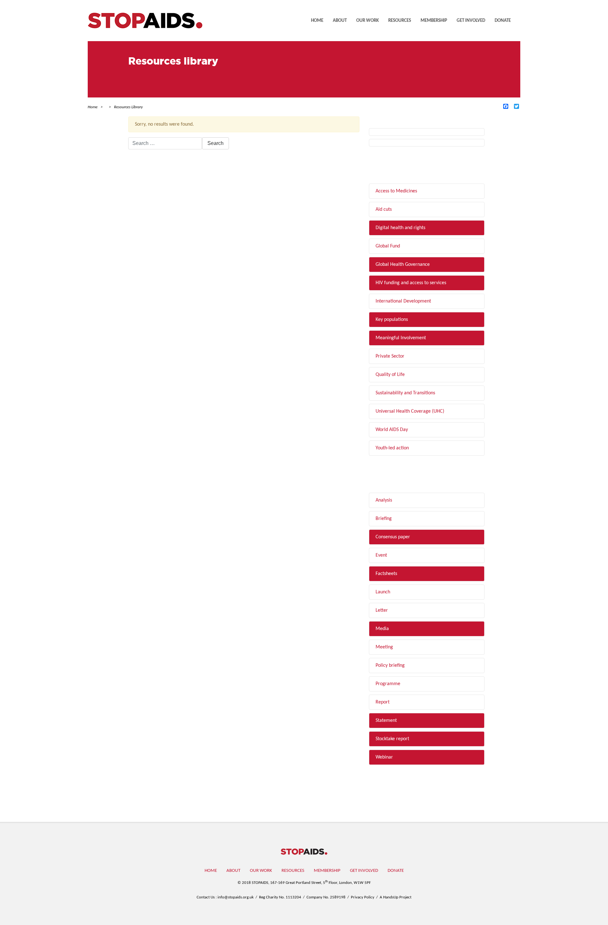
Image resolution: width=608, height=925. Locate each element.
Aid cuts (384, 209)
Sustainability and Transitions (405, 393)
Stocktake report (392, 738)
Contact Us (206, 897)
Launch (383, 592)
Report (383, 702)
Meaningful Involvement (401, 338)
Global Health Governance (403, 264)
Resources (399, 20)
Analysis (384, 500)
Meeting (384, 647)
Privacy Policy (362, 897)
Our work (367, 20)
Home (317, 20)
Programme (388, 683)
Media (382, 628)
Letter (382, 610)
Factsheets (386, 573)
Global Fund (388, 246)
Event (381, 555)
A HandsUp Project (395, 897)
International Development (403, 301)
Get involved (471, 20)
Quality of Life (390, 374)
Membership (434, 20)
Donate (503, 20)
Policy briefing (390, 665)
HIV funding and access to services (411, 282)
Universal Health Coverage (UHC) (410, 411)
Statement (386, 720)
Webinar (384, 757)
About (340, 20)
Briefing (384, 518)
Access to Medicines (396, 191)
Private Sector (390, 356)
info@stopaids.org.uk (236, 897)
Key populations (392, 319)
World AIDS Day (392, 429)
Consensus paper (393, 537)
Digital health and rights (400, 227)
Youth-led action (392, 448)
